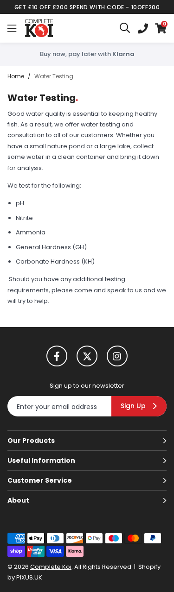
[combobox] (125, 28)
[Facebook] (56, 356)
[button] (161, 28)
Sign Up (133, 405)
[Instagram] (117, 356)
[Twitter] (87, 356)
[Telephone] (143, 28)
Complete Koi (39, 28)
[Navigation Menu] (11, 28)
